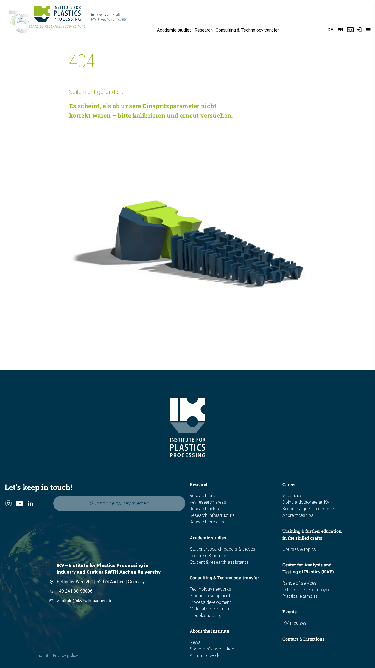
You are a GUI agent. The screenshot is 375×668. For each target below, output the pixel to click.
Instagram (8, 503)
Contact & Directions (303, 639)
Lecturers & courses (209, 555)
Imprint (41, 655)
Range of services (299, 583)
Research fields (204, 508)
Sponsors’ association (212, 649)
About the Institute (209, 631)
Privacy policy (65, 655)
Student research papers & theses (222, 549)
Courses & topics (299, 549)
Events (289, 612)
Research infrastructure (212, 515)
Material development (210, 608)
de (330, 29)
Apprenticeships (298, 515)
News (195, 642)
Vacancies (292, 495)
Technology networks (210, 589)
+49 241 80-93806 (75, 591)
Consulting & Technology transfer (247, 30)
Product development (210, 595)
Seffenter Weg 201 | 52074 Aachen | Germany (101, 581)
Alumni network (204, 655)
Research (204, 30)
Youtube (19, 503)
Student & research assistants (219, 562)
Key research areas (208, 502)
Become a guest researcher (308, 508)
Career (289, 484)
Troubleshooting (206, 615)
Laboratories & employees (307, 589)
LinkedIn (30, 503)
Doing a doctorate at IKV (305, 502)
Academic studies (174, 30)
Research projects (207, 522)
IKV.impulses (294, 623)
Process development (210, 602)
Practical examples (300, 596)
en (340, 29)
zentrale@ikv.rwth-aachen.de (85, 600)
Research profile (205, 495)
